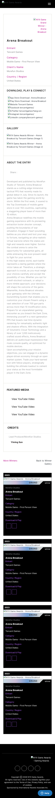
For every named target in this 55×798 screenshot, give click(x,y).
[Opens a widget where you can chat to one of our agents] (45, 793)
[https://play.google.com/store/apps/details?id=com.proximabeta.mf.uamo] (27, 101)
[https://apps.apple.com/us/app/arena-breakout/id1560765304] (27, 97)
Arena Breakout (14, 491)
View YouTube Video (23, 399)
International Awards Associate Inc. (33, 788)
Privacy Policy (37, 782)
